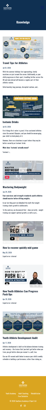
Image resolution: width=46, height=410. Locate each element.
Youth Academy (11, 393)
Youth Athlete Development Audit (20, 337)
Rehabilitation (35, 393)
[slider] (21, 181)
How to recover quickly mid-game (20, 247)
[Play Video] (5, 181)
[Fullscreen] (41, 181)
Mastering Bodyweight (14, 187)
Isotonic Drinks (11, 121)
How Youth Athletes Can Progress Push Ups (20, 293)
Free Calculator (23, 396)
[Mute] (33, 181)
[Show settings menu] (37, 181)
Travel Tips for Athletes (15, 62)
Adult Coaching (23, 393)
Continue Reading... (9, 90)
